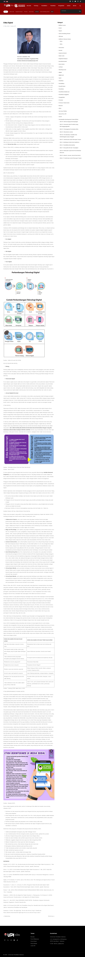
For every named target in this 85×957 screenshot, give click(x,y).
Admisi (68, 5)
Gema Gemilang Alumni (44, 11)
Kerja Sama (31, 11)
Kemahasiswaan (63, 61)
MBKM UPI (61, 75)
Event (60, 28)
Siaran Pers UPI (62, 113)
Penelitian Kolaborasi (64, 91)
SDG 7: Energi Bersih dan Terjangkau (69, 147)
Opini (52, 11)
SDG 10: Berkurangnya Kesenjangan (69, 121)
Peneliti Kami (62, 86)
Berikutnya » (51, 916)
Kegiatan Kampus (19, 11)
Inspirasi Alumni (63, 53)
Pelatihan (61, 80)
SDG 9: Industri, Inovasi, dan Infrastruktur (70, 155)
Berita (74, 5)
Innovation (61, 47)
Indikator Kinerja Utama (65, 39)
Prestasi (25, 11)
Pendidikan (44, 5)
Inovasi (60, 50)
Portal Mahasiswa (35, 939)
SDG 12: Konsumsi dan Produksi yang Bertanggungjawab (69, 125)
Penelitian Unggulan (64, 94)
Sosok (60, 116)
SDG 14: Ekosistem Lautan (66, 132)
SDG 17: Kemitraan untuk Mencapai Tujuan (70, 139)
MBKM (60, 72)
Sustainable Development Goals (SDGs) (68, 119)
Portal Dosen (34, 941)
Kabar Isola (12, 11)
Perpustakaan (34, 943)
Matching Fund (62, 69)
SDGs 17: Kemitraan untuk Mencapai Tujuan (70, 158)
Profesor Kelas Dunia (64, 102)
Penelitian (53, 5)
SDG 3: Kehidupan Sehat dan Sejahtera (69, 142)
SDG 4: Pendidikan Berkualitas (67, 145)
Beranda (29, 5)
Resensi (61, 105)
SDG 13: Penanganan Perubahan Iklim (69, 129)
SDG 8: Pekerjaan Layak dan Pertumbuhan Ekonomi (70, 151)
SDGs (61, 41)
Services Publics (63, 111)
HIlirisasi (61, 36)
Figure (60, 30)
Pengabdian (61, 5)
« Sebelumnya (6, 916)
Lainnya (37, 11)
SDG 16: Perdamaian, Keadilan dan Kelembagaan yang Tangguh (68, 135)
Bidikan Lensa (62, 25)
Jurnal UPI (33, 945)
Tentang (36, 5)
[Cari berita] (80, 11)
